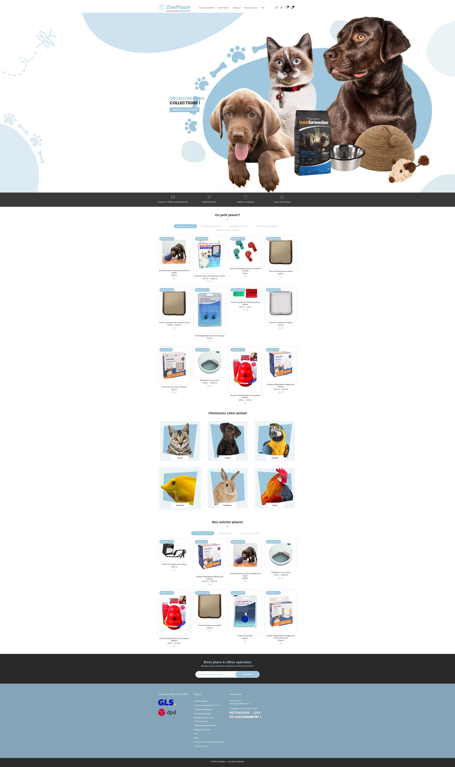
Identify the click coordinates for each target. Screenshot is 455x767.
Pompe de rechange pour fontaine (174, 564)
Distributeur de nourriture (209, 380)
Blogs (196, 738)
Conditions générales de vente (206, 705)
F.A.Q (196, 734)
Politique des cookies (202, 729)
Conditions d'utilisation (203, 709)
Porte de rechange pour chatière (281, 271)
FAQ (263, 8)
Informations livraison (203, 713)
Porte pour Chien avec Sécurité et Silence (209, 276)
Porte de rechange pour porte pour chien (174, 322)
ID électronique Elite (245, 636)
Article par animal (206, 8)
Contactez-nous (201, 746)
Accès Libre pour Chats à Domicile (174, 387)
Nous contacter (250, 8)
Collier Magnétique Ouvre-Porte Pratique (210, 336)
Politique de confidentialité (205, 725)
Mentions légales (201, 701)
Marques (236, 8)
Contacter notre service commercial (209, 742)
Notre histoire (223, 8)
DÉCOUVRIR (167, 112)
